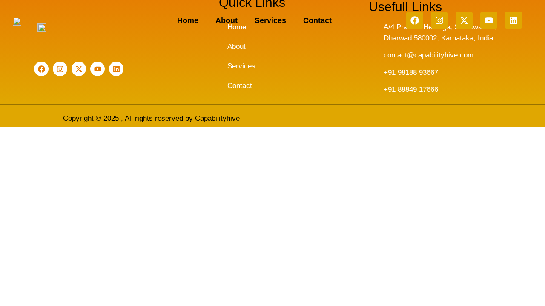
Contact (317, 20)
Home (187, 20)
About (226, 20)
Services (270, 20)
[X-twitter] (464, 20)
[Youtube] (488, 20)
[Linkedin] (513, 20)
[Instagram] (439, 20)
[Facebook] (414, 20)
